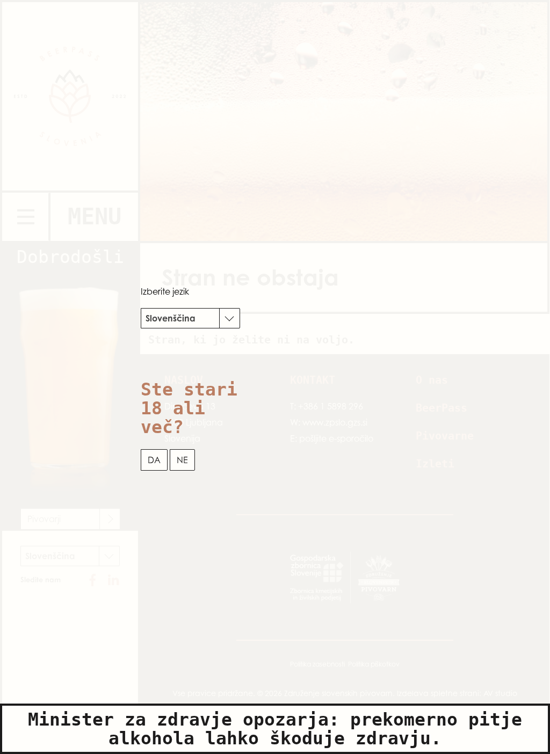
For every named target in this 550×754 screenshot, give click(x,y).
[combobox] (190, 318)
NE (182, 460)
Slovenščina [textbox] (171, 318)
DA (154, 460)
